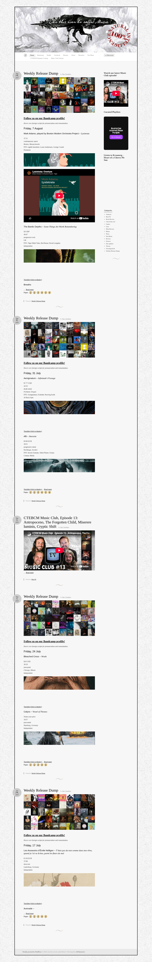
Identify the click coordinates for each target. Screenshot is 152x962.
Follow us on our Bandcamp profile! (44, 118)
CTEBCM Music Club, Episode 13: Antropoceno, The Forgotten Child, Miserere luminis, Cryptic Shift (57, 522)
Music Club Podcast (57, 58)
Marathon (81, 55)
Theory (108, 246)
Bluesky (65, 55)
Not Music (90, 55)
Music (108, 231)
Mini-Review (110, 229)
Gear (107, 226)
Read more (30, 290)
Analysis (108, 214)
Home (32, 55)
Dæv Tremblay (66, 74)
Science (108, 241)
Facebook (57, 55)
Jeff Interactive (80, 952)
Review (108, 239)
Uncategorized (110, 248)
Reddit (49, 55)
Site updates (109, 243)
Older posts (109, 55)
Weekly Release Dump (41, 73)
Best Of (34, 579)
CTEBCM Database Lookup (39, 58)
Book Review (110, 219)
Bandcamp (40, 55)
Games (108, 224)
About (73, 55)
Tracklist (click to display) (33, 280)
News (107, 234)
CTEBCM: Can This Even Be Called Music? (76, 30)
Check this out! (110, 222)
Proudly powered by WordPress (32, 952)
